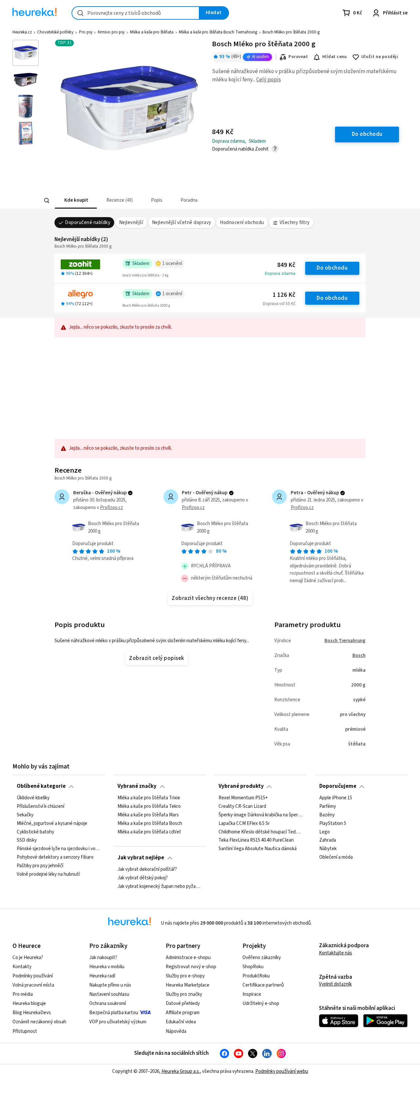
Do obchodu (332, 268)
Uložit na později (379, 57)
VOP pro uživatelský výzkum (117, 1021)
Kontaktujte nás (335, 953)
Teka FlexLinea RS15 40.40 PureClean (256, 840)
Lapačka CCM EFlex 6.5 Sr (244, 823)
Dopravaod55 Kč (279, 304)
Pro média (22, 994)
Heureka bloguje (29, 1003)
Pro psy (86, 32)
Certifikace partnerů (263, 985)
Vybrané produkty (241, 786)
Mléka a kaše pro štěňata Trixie (148, 798)
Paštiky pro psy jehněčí (40, 866)
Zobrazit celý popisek (156, 658)
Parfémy (327, 806)
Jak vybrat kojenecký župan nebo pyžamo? (159, 886)
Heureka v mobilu (106, 966)
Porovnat (298, 57)
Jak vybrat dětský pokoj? (142, 878)
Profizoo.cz (111, 507)
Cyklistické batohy (35, 832)
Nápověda (176, 1031)
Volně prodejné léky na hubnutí (48, 874)
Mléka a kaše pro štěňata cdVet (149, 832)
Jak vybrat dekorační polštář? (147, 869)
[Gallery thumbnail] (25, 53)
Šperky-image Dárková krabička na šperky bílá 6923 (261, 814)
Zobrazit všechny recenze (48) (210, 598)
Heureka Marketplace (187, 985)
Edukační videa (181, 1021)
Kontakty (22, 966)
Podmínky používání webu (281, 1071)
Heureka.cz (22, 32)
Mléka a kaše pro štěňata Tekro (149, 806)
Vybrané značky (137, 786)
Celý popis (268, 80)
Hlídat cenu (334, 57)
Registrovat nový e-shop (191, 966)
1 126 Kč (284, 295)
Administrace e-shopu (188, 957)
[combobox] (136, 13)
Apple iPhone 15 (335, 798)
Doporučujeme (337, 786)
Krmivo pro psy (111, 32)
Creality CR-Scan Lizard (242, 806)
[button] (75, 201)
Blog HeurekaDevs (31, 1012)
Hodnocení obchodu (242, 222)
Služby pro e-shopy (185, 975)
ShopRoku (252, 966)
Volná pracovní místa (33, 985)
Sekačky (25, 814)
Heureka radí (102, 975)
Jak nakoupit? (103, 957)
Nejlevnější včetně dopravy (181, 222)
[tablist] (161, 201)
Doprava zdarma (280, 273)
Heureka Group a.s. (180, 1071)
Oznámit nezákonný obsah (39, 1021)
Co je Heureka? (27, 957)
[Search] (46, 200)
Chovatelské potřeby (55, 32)
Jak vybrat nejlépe (140, 858)
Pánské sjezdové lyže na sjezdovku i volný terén (59, 849)
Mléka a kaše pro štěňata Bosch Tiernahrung (218, 32)
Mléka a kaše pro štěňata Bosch (149, 823)
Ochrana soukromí (107, 1003)
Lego (324, 832)
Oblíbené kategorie (41, 786)
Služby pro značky (184, 994)
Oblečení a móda (336, 857)
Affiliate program (183, 1012)
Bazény (327, 814)
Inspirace (251, 994)
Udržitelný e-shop (260, 1003)
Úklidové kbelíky (33, 798)
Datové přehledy (183, 1003)
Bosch (359, 655)
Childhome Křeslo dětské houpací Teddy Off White (261, 832)
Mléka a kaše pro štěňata (152, 32)
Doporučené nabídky (87, 222)
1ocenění (172, 263)
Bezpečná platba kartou (113, 1012)
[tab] (75, 201)
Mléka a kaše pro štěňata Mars (148, 814)
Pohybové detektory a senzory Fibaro (55, 857)
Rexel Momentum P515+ (243, 798)
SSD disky (27, 840)
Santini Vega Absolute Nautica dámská (258, 849)
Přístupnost (24, 1031)
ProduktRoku (256, 975)
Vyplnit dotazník (335, 984)
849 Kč (286, 265)
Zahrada (327, 840)
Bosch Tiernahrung (345, 640)
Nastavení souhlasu (109, 994)
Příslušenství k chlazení (40, 806)
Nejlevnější (131, 222)
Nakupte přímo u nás (110, 985)
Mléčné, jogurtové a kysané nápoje (52, 823)
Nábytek (328, 849)
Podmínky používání (32, 975)
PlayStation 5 (332, 823)
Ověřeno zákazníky (261, 957)
